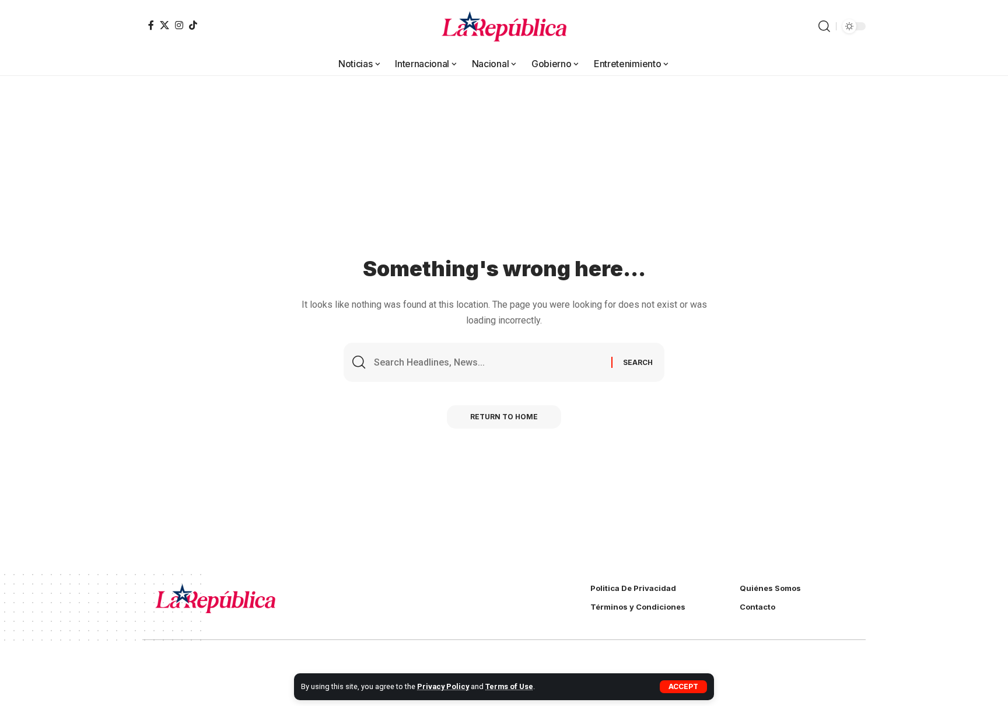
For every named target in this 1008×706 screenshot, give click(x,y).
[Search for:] (488, 362)
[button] (683, 686)
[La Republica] (504, 26)
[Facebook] (151, 25)
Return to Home (504, 416)
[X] (164, 25)
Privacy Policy (443, 686)
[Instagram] (179, 25)
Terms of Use (509, 686)
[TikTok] (193, 25)
